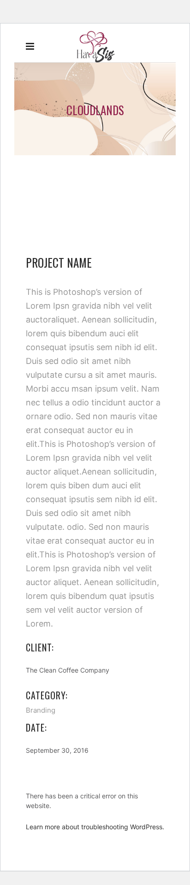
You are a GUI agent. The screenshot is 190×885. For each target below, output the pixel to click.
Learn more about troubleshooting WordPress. (95, 827)
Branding (40, 710)
